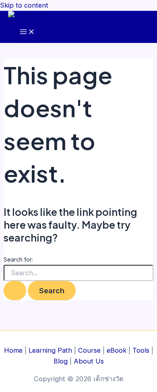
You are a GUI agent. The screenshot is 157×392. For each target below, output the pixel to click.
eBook (116, 350)
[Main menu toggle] (27, 32)
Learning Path (50, 350)
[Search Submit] (15, 290)
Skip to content (24, 5)
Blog (61, 361)
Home (13, 350)
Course (89, 350)
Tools (140, 350)
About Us (89, 361)
